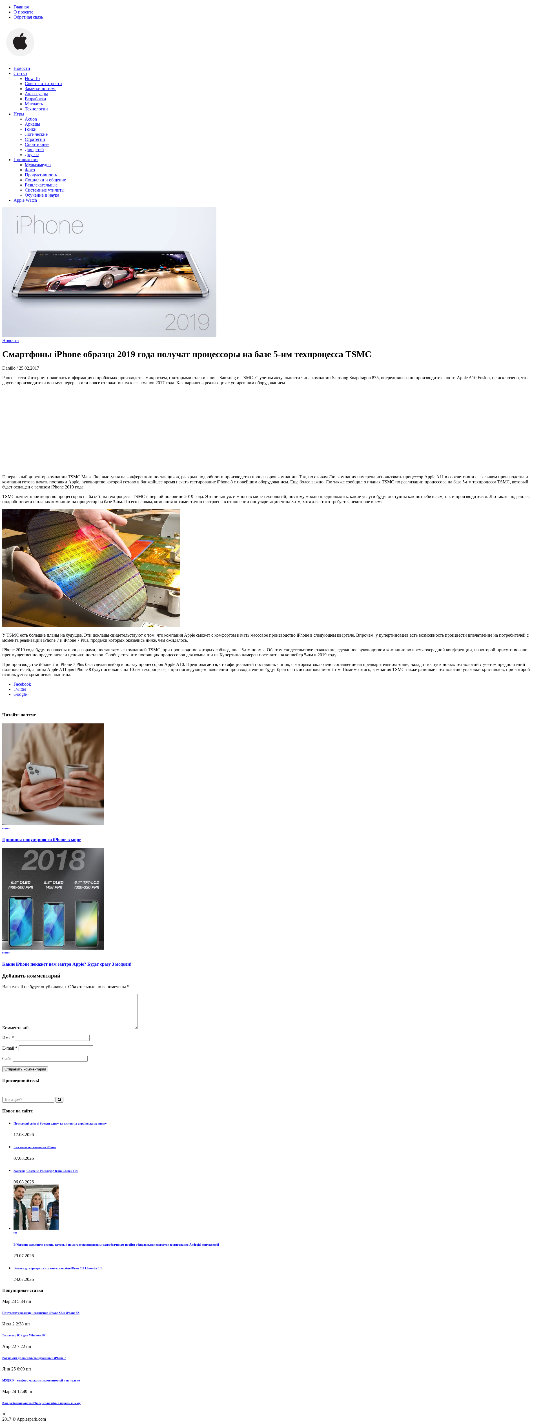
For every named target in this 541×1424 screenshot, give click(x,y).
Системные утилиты (45, 190)
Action (31, 119)
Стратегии (35, 139)
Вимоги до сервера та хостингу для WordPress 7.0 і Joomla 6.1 (58, 1268)
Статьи (20, 73)
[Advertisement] (270, 429)
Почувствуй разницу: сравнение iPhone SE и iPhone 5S (40, 1312)
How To (32, 78)
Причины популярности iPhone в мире (41, 839)
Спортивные (37, 144)
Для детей (34, 149)
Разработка (35, 98)
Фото (30, 169)
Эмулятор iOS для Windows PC (24, 1335)
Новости (22, 68)
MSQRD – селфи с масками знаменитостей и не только (41, 1380)
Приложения (26, 159)
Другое (32, 154)
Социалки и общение (45, 179)
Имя (8, 1037)
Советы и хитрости (43, 83)
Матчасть (34, 103)
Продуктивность (41, 174)
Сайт (7, 1058)
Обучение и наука (42, 195)
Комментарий (15, 1027)
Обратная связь (28, 17)
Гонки (31, 129)
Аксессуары (36, 93)
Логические (36, 134)
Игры (19, 114)
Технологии (36, 108)
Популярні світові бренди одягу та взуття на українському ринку (60, 1123)
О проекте (23, 12)
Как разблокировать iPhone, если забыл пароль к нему (41, 1403)
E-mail (9, 1048)
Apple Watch (25, 200)
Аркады (32, 124)
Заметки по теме (40, 88)
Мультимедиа (38, 164)
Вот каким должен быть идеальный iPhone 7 (34, 1357)
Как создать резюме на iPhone (35, 1147)
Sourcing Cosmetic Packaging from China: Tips (46, 1170)
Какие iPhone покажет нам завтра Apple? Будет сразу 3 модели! (66, 964)
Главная (21, 7)
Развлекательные (41, 185)
